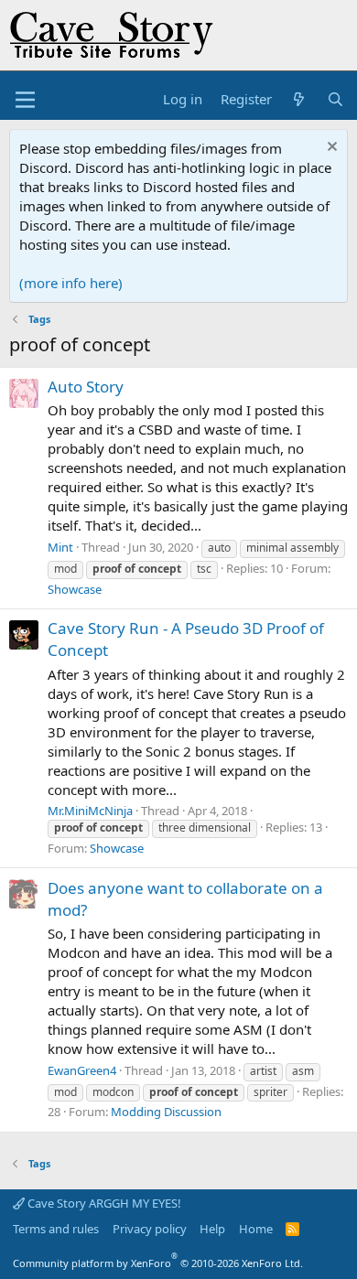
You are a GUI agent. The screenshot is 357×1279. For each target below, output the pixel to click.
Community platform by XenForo (158, 1263)
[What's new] (299, 99)
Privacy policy (150, 1228)
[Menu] (25, 99)
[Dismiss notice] (330, 148)
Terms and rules (56, 1228)
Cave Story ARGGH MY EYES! (103, 1203)
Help (212, 1228)
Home (256, 1228)
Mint (60, 547)
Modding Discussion (166, 1111)
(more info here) (71, 283)
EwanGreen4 (82, 1070)
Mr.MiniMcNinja (90, 810)
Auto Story (86, 386)
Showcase (75, 589)
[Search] (335, 99)
